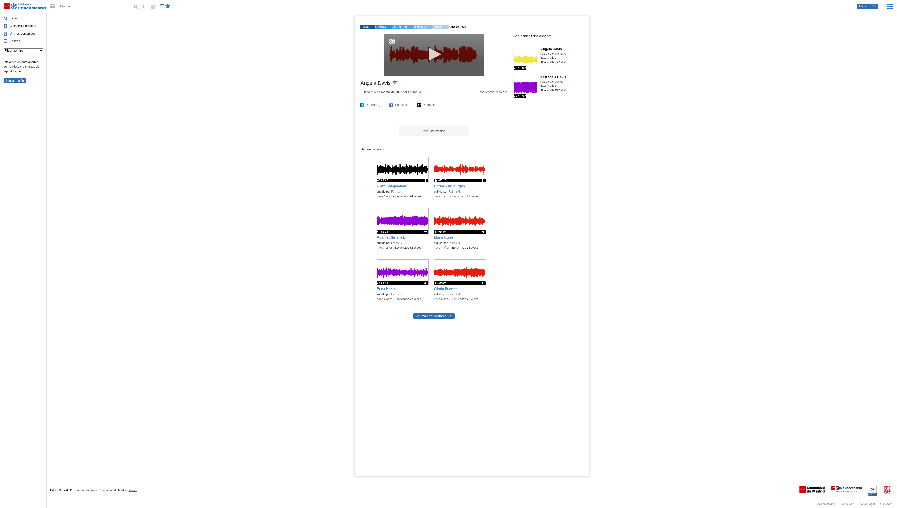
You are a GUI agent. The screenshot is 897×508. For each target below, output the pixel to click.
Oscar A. (560, 81)
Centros (15, 41)
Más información (434, 131)
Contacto (886, 504)
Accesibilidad (826, 504)
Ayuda (133, 490)
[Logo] (391, 41)
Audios (438, 26)
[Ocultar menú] (52, 6)
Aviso (867, 504)
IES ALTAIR (400, 26)
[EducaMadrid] (846, 491)
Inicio (13, 18)
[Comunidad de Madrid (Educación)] (812, 491)
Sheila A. (560, 53)
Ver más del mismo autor (434, 316)
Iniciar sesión (867, 6)
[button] (434, 54)
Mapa (847, 504)
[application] (434, 55)
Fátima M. (420, 26)
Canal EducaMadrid (23, 26)
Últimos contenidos (23, 33)
